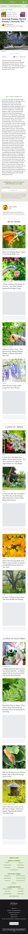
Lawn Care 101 (21, 891)
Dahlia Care (14, 882)
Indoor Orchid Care (7, 878)
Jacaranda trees (6, 99)
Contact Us (21, 862)
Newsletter (23, 56)
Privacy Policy (14, 914)
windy (15, 132)
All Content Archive (14, 869)
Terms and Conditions (14, 912)
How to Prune (7, 891)
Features (21, 26)
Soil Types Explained (7, 893)
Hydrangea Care (7, 875)
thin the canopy (16, 125)
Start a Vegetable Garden (14, 896)
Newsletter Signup (7, 864)
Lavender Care (7, 880)
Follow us (16, 56)
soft (16, 103)
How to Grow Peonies (21, 880)
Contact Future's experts (14, 910)
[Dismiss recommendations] (26, 10)
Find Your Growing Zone (7, 888)
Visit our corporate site (20, 929)
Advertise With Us (20, 864)
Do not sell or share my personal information (14, 918)
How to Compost (21, 893)
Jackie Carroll (10, 24)
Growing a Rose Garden (20, 878)
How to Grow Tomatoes (20, 875)
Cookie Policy (14, 916)
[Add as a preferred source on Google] (14, 923)
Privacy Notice (10, 195)
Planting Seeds (21, 888)
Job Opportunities (20, 867)
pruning (13, 161)
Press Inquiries (7, 867)
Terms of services (16, 193)
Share (5, 56)
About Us (7, 862)
